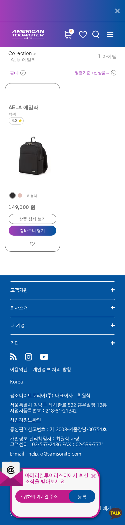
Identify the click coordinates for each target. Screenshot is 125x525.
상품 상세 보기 (32, 219)
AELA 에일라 (24, 107)
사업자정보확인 (25, 420)
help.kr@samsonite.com (54, 453)
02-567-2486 (46, 444)
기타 (14, 343)
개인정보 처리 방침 (52, 369)
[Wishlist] (83, 34)
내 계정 (17, 325)
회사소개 (19, 307)
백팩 (12, 114)
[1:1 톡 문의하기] (115, 513)
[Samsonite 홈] (28, 34)
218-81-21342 (61, 410)
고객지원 (19, 290)
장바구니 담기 (32, 231)
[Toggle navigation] (110, 34)
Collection (20, 53)
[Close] (93, 476)
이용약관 (19, 369)
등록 (82, 496)
